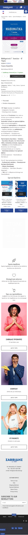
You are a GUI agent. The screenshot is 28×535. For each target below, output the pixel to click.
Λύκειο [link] (24, 16)
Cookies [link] (14, 514)
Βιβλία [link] (10, 16)
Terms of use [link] (14, 480)
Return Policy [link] (14, 489)
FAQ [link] (14, 483)
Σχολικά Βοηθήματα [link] (17, 16)
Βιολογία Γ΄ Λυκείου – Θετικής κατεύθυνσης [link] (7, 203)
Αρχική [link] (4, 516)
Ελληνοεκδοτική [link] (10, 80)
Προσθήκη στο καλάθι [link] (7, 210)
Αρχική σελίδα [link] (4, 16)
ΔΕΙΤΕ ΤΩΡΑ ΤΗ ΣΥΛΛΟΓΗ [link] (14, 241)
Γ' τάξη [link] (3, 18)
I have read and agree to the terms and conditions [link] (12, 506)
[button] (2, 196)
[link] (26, 11)
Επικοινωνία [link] (21, 516)
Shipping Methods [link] (14, 485)
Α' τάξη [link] (17, 199)
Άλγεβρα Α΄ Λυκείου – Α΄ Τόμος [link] (21, 203)
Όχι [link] (16, 528)
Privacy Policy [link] (14, 491)
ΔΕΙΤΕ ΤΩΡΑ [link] (14, 348)
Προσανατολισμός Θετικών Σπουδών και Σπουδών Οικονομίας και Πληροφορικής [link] (12, 92)
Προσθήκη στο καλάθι (18, 76)
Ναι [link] (12, 528)
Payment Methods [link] (14, 487)
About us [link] (10, 516)
